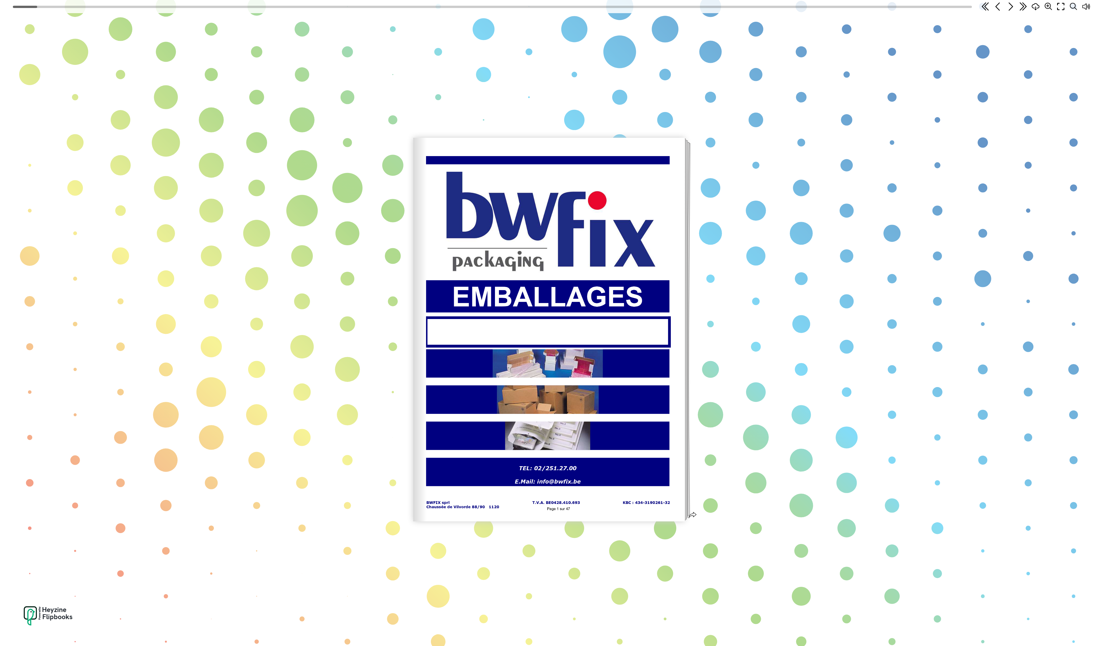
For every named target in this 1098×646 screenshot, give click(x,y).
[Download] (1035, 6)
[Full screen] (1060, 6)
